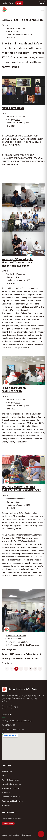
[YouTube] (15, 707)
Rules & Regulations (10, 780)
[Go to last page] (40, 669)
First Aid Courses (13, 639)
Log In (19, 3)
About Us (6, 805)
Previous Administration (12, 788)
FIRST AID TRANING (13, 108)
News (17, 31)
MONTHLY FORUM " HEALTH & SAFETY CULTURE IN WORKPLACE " (21, 489)
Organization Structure (11, 784)
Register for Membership (12, 801)
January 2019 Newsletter (14, 654)
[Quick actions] (41, 834)
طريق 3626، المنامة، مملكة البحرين (18, 721)
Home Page (7, 771)
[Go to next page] (35, 669)
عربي (42, 3)
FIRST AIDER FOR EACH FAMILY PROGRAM (14, 390)
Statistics (6, 792)
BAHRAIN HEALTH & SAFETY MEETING (22, 20)
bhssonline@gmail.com (14, 729)
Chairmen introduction (16, 635)
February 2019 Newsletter (14, 658)
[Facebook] (10, 707)
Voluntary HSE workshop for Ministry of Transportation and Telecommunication (17, 262)
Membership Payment (11, 797)
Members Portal (7, 3)
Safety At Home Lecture (17, 642)
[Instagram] (4, 707)
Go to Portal (8, 823)
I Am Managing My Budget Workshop (22, 645)
